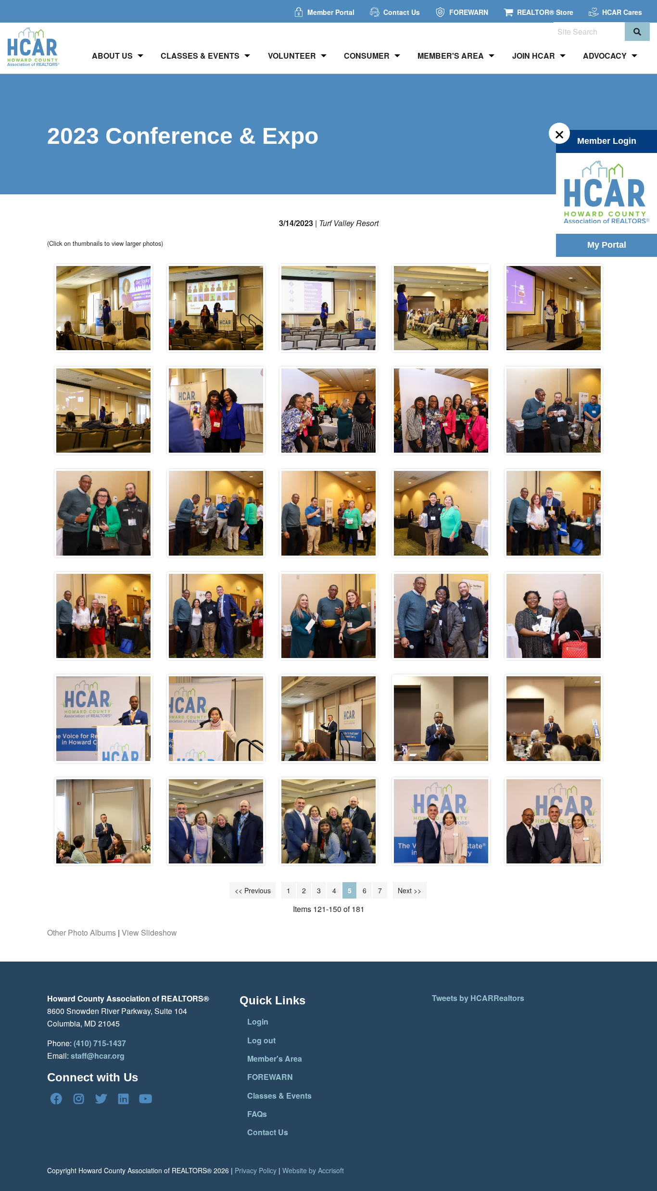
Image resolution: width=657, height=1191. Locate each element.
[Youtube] (146, 1099)
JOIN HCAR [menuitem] (533, 55)
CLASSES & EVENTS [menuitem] (200, 55)
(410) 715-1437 (100, 1043)
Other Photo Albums (81, 932)
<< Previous (253, 890)
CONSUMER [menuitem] (367, 55)
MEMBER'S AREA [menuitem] (450, 55)
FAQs (257, 1113)
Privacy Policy (256, 1170)
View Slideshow (149, 932)
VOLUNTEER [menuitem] (292, 55)
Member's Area (274, 1058)
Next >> (409, 890)
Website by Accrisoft (313, 1170)
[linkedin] (123, 1099)
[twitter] (101, 1099)
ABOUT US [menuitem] (112, 55)
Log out (261, 1040)
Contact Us (267, 1132)
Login (257, 1021)
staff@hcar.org (98, 1055)
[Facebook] (56, 1099)
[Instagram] (78, 1099)
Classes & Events (279, 1095)
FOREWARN (270, 1076)
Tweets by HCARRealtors (478, 997)
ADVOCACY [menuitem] (605, 55)
